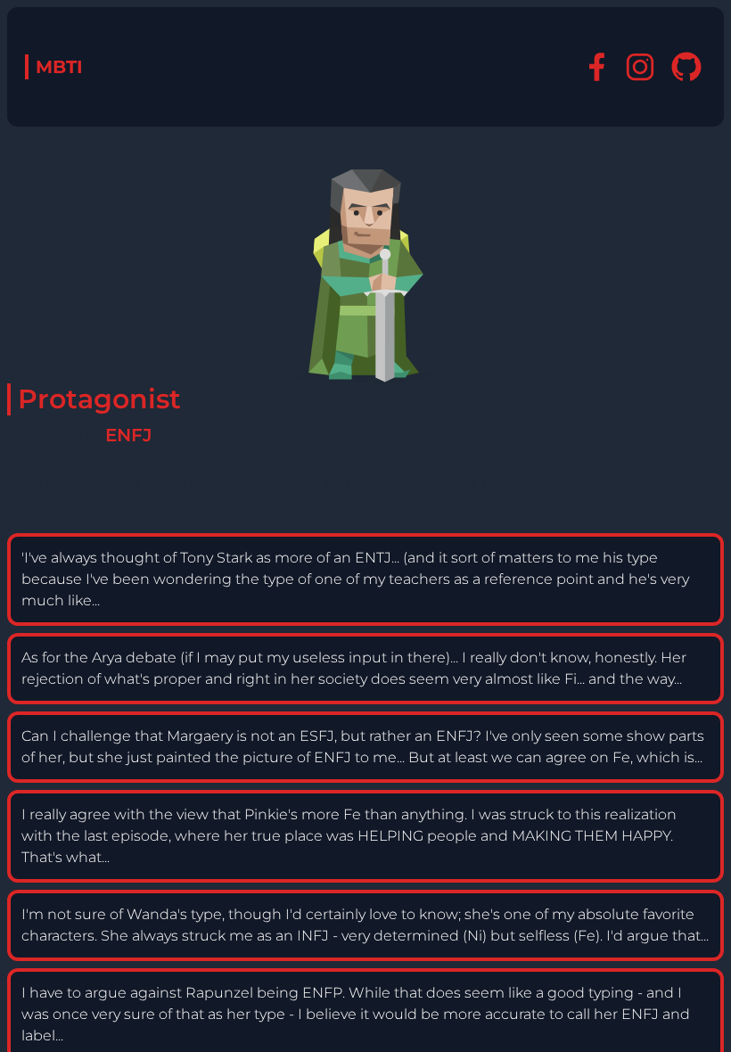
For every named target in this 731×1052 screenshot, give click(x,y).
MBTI (59, 67)
